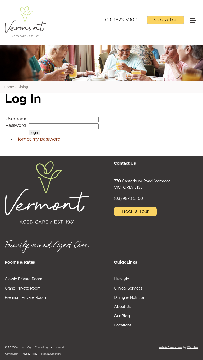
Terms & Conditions (51, 354)
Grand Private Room (23, 288)
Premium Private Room (25, 298)
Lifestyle (121, 279)
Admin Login (11, 354)
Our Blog (122, 316)
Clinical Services (128, 288)
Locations (122, 325)
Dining (22, 87)
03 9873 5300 (121, 20)
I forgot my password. (38, 139)
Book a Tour (165, 20)
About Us (122, 307)
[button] (195, 9)
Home (9, 87)
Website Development (170, 347)
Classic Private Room (23, 279)
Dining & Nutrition (129, 298)
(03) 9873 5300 (128, 199)
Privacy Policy (29, 354)
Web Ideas (192, 347)
